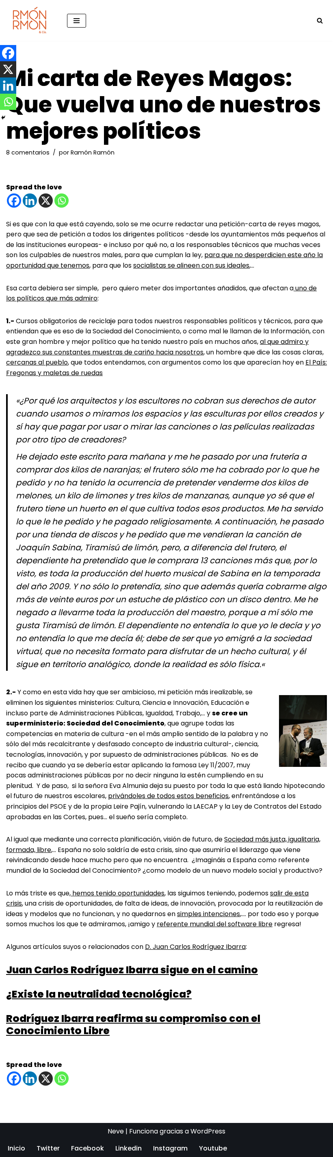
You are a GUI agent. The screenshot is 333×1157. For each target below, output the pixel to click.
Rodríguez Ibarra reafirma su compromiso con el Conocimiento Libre (133, 1024)
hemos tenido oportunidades (117, 893)
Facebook (87, 1148)
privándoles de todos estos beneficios (168, 796)
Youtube (213, 1148)
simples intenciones (208, 914)
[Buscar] (320, 20)
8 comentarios (28, 152)
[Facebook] (14, 200)
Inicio (16, 1148)
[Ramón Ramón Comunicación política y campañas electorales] (30, 20)
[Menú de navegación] (76, 21)
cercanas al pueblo (37, 362)
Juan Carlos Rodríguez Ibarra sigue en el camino (132, 970)
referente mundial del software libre (214, 924)
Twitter (48, 1148)
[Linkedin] (30, 200)
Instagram (170, 1148)
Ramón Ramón (93, 152)
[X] (46, 200)
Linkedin (128, 1148)
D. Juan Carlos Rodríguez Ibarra (195, 946)
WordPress (207, 1131)
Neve (116, 1131)
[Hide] (3, 117)
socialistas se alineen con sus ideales (191, 265)
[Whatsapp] (61, 200)
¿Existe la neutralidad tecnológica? (99, 994)
